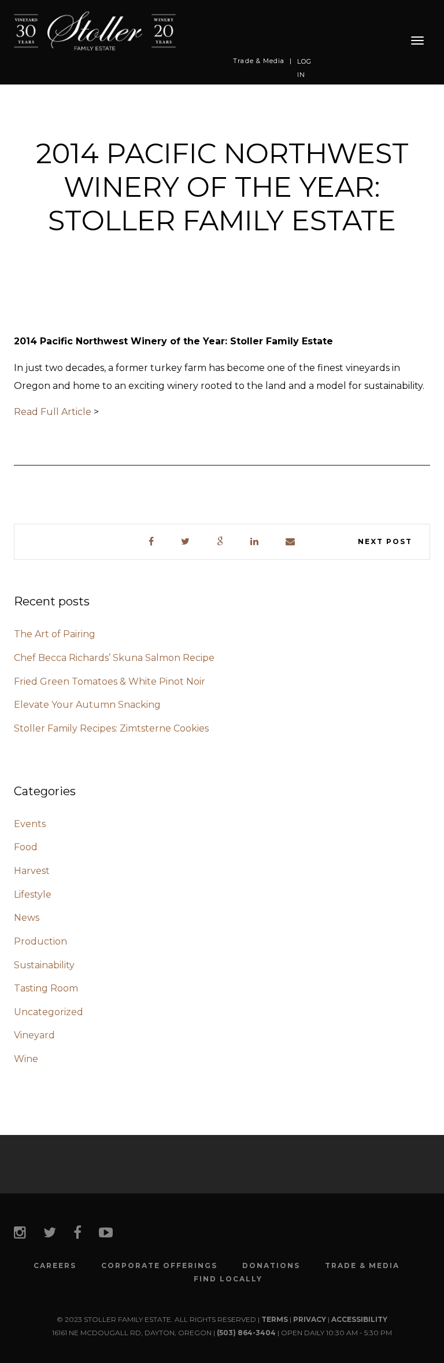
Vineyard (34, 1035)
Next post (385, 541)
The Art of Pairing (54, 634)
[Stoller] (95, 30)
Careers (55, 1265)
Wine (26, 1058)
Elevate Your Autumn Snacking (87, 704)
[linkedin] (255, 542)
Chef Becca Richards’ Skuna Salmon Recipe (114, 657)
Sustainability (44, 965)
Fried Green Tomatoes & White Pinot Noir (109, 681)
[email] (291, 542)
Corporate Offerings (159, 1265)
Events (30, 823)
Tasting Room (46, 988)
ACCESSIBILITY (359, 1319)
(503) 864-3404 (246, 1332)
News (26, 917)
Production (40, 941)
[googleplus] (220, 542)
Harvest (32, 870)
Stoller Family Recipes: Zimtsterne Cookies (111, 728)
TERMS (274, 1319)
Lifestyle (32, 894)
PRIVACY (309, 1319)
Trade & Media (258, 61)
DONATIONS (271, 1265)
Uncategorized (48, 1011)
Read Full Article (52, 411)
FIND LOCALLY (228, 1279)
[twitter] (185, 542)
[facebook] (151, 542)
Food (26, 847)
